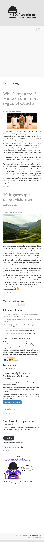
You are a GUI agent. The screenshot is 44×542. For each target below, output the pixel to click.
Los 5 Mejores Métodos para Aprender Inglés (20, 325)
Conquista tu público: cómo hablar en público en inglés (23, 319)
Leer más (7, 186)
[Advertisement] (22, 55)
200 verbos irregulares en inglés (16, 330)
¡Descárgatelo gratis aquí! (12, 402)
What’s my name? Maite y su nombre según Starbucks (21, 98)
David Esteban (17, 111)
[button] (22, 121)
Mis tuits (6, 450)
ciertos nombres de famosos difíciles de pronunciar (22, 172)
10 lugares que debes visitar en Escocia (17, 199)
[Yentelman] (22, 12)
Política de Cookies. (21, 535)
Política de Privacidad (34, 537)
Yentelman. (9, 409)
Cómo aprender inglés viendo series (17, 333)
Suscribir (9, 438)
